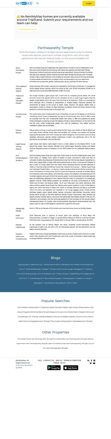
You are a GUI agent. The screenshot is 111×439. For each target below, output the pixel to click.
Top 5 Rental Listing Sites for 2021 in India (60, 283)
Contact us (48, 360)
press (56, 363)
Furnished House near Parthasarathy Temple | (35, 339)
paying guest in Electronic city (30, 264)
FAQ (40, 360)
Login (89, 3)
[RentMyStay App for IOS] (70, 367)
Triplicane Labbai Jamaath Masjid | (54, 307)
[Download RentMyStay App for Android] (53, 367)
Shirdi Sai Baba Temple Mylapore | (44, 312)
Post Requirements (27, 29)
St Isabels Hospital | (68, 317)
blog (63, 363)
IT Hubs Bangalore (35, 278)
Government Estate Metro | (68, 312)
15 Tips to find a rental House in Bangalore (66, 269)
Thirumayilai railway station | (61, 321)
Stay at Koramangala (52, 278)
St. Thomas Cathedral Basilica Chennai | (45, 317)
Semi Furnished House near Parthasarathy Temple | (68, 343)
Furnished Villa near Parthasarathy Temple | (71, 339)
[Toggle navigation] (37, 3)
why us (59, 360)
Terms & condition (72, 360)
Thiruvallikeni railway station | (29, 307)
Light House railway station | (79, 307)
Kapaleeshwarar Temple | (40, 321)
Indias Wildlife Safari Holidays (37, 269)
